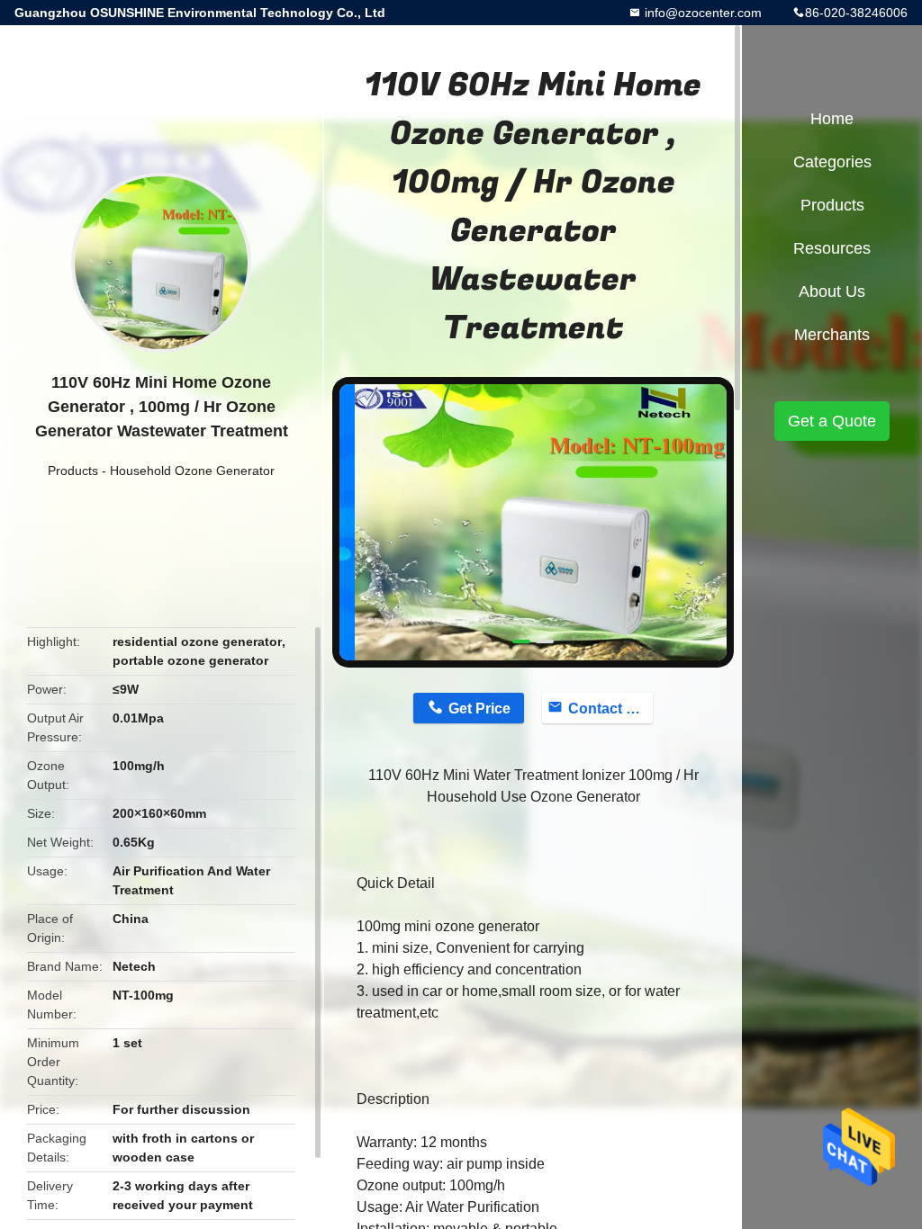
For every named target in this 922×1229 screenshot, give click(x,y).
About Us (832, 292)
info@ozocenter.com (701, 12)
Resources (832, 248)
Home (832, 119)
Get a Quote (832, 421)
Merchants (832, 335)
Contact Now (610, 708)
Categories (832, 162)
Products (73, 470)
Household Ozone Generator (192, 470)
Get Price (479, 708)
